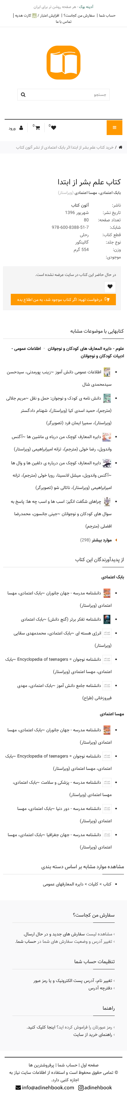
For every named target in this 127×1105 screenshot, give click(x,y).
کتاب (107, 884)
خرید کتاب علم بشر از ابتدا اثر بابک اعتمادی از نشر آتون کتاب (65, 147)
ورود (13, 128)
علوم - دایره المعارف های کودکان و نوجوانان (86, 348)
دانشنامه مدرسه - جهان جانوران (74, 593)
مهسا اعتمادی (86, 192)
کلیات (93, 884)
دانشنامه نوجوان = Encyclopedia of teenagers (59, 659)
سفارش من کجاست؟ (79, 15)
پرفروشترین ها (41, 1065)
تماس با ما (64, 21)
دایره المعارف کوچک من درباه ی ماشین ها (64, 437)
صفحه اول (90, 1065)
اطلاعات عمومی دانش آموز (78, 372)
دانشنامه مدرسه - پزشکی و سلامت (71, 782)
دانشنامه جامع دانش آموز (79, 685)
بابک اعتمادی (110, 192)
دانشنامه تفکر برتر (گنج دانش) (75, 619)
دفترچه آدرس (100, 988)
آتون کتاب (80, 205)
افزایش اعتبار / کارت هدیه (37, 15)
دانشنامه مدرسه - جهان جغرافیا (74, 835)
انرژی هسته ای (89, 633)
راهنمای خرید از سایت (92, 1034)
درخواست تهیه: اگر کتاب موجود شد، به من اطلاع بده (60, 299)
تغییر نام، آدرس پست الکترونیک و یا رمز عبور (72, 980)
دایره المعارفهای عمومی (63, 884)
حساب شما (107, 15)
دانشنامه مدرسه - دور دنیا (79, 808)
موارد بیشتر (102, 540)
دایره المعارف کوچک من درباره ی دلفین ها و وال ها (56, 463)
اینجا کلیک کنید (41, 1027)
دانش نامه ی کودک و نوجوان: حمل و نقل (66, 398)
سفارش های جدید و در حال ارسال (54, 934)
